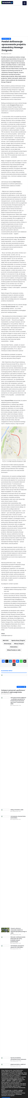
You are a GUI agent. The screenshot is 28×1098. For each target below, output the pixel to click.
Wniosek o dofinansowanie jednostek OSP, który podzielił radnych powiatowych (18, 939)
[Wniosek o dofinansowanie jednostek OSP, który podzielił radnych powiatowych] (5, 939)
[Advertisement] (14, 20)
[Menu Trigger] (24, 3)
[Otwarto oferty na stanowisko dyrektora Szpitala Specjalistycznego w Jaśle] (5, 930)
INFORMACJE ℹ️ (6, 38)
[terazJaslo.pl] (7, 2)
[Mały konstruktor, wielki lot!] (5, 1066)
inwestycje (8, 643)
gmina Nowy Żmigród (18, 640)
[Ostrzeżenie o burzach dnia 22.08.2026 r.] (5, 871)
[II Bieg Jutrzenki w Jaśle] (5, 812)
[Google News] (14, 655)
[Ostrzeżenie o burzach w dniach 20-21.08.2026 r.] (5, 1000)
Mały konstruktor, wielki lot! (18, 1064)
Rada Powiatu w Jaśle (14, 650)
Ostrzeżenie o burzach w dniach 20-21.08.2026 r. (17, 946)
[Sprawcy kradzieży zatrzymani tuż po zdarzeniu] (5, 1060)
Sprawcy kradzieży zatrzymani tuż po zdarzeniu (18, 1058)
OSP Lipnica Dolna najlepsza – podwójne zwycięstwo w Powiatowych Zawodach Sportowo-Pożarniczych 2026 (18, 701)
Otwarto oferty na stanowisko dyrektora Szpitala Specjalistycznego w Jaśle (19, 931)
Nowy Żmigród (19, 643)
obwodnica (14, 647)
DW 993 (6, 640)
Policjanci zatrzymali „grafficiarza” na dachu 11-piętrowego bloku (13, 691)
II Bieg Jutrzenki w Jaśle (17, 809)
